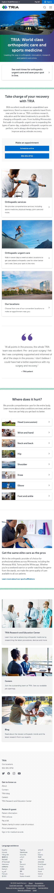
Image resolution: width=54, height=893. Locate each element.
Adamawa (5, 864)
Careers (5, 797)
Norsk (40, 871)
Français (4, 874)
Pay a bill (5, 821)
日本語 (22, 869)
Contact (5, 790)
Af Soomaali (6, 862)
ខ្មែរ (21, 862)
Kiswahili (41, 869)
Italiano (40, 855)
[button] (48, 2)
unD (21, 859)
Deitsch (4, 869)
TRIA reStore (7, 817)
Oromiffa (23, 855)
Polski (22, 867)
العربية (4, 871)
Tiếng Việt (5, 855)
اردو (39, 852)
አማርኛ (22, 857)
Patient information (9, 813)
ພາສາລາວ (5, 867)
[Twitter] (3, 774)
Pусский (4, 859)
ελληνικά (41, 862)
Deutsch (23, 864)
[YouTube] (19, 774)
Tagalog (22, 850)
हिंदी (21, 871)
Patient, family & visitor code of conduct (18, 824)
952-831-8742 (7, 768)
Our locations (7, 764)
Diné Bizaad (42, 864)
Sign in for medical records (12, 832)
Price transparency (9, 828)
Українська (23, 852)
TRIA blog (6, 793)
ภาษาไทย (41, 859)
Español (4, 850)
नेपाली (39, 857)
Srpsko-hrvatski (25, 876)
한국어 (4, 876)
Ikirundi (40, 867)
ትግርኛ (40, 876)
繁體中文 (5, 857)
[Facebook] (8, 774)
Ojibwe (40, 874)
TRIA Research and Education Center (17, 801)
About (4, 786)
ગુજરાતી (40, 850)
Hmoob (4, 852)
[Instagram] (13, 774)
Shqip (22, 874)
